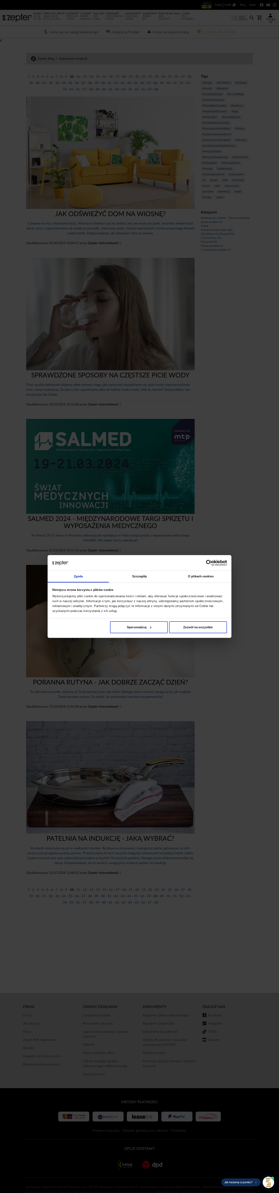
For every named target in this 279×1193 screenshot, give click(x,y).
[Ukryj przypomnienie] (256, 1182)
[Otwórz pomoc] (268, 1182)
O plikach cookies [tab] (201, 576)
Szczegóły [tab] (139, 576)
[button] (241, 1182)
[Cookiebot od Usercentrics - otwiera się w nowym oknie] (209, 563)
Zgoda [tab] (78, 576)
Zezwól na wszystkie (198, 627)
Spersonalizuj (136, 627)
